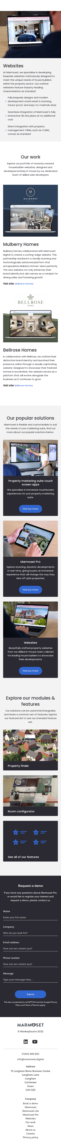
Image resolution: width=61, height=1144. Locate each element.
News (31, 1126)
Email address (11, 942)
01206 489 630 (30, 1054)
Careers (30, 1133)
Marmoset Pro (30, 1114)
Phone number (11, 958)
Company (8, 926)
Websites (30, 1118)
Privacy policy (30, 1137)
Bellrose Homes (24, 385)
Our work (30, 1122)
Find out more (30, 508)
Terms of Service (32, 1005)
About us (30, 1129)
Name (6, 911)
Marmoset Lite (30, 1111)
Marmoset (30, 1107)
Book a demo (30, 1103)
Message (8, 973)
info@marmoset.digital (30, 1059)
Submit (30, 994)
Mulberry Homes (24, 283)
